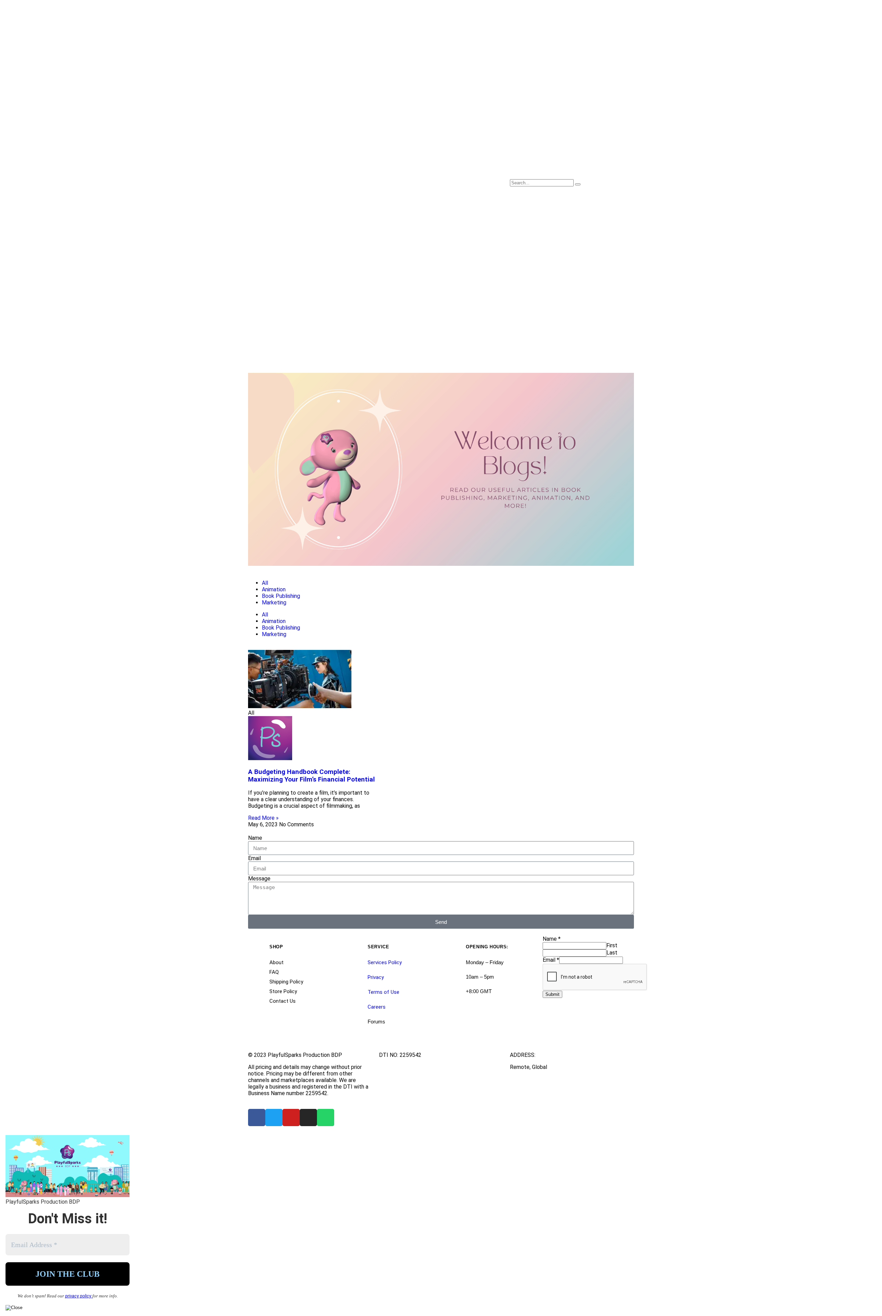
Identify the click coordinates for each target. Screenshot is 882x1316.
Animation (274, 589)
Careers (377, 1007)
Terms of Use (383, 992)
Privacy (376, 977)
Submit (552, 994)
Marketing (274, 602)
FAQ (274, 972)
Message (259, 878)
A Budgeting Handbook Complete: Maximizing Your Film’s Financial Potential (311, 775)
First (611, 945)
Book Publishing (281, 596)
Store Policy (283, 991)
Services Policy (385, 962)
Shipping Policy (286, 982)
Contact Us (282, 1001)
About (276, 962)
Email (254, 858)
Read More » (263, 818)
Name (255, 838)
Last (611, 952)
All (265, 583)
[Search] (578, 184)
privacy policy (78, 1295)
